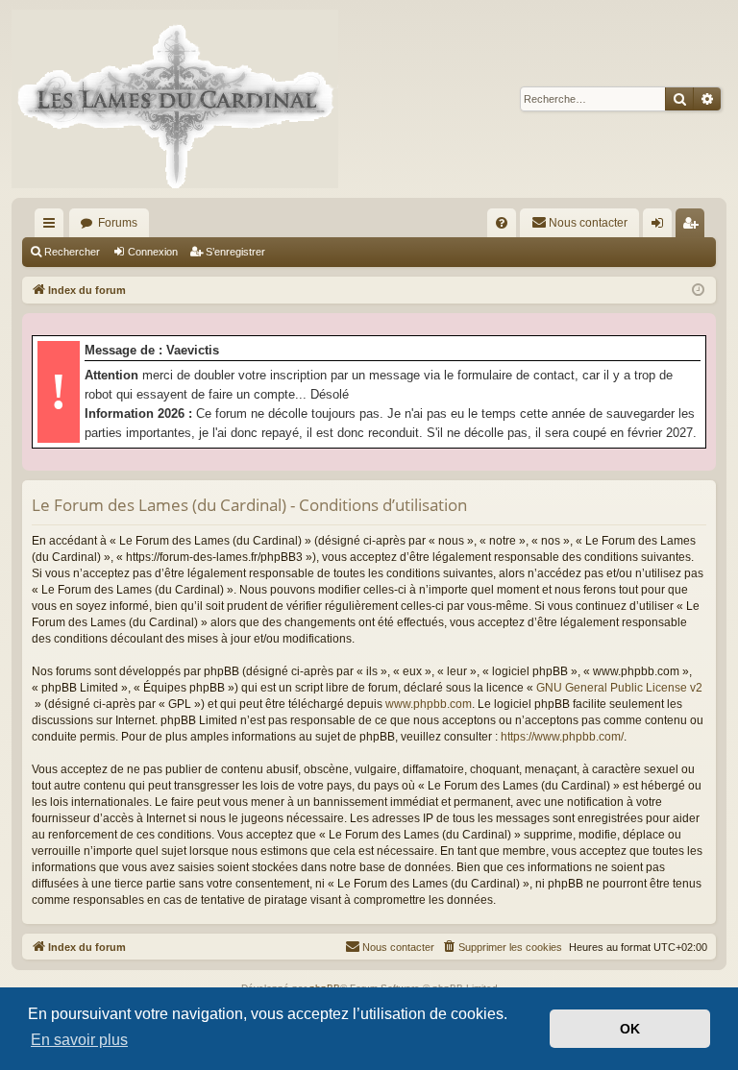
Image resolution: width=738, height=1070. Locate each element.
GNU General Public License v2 (619, 687)
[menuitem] (501, 222)
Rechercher (72, 251)
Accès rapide (52, 226)
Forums (117, 223)
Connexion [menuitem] (661, 226)
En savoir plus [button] (79, 1040)
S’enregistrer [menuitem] (693, 226)
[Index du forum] (175, 99)
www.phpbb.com (428, 704)
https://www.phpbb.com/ (562, 736)
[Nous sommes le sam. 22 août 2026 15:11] (698, 291)
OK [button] (630, 1028)
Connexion (153, 251)
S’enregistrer (235, 251)
